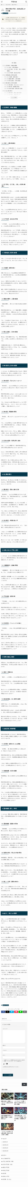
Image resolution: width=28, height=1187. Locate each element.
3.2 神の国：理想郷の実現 (13, 86)
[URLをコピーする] (25, 1012)
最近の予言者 (5, 13)
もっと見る (14, 97)
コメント (5, 1028)
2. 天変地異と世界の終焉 (10, 75)
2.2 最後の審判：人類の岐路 (13, 78)
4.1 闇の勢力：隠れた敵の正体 (14, 92)
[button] (3, 1012)
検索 (24, 1084)
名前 (4, 1045)
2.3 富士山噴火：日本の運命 (13, 80)
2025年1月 (5, 1142)
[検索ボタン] (26, 2)
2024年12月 (5, 1145)
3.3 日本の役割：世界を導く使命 (14, 88)
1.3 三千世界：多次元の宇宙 (13, 72)
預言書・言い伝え (7, 1179)
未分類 (4, 1173)
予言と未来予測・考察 (8, 1161)
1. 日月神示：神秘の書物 (10, 65)
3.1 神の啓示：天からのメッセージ (15, 84)
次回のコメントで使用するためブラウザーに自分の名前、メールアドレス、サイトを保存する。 (14, 1061)
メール (4, 1050)
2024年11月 (5, 1148)
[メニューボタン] (2, 2)
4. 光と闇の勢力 (8, 90)
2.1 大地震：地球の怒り (12, 77)
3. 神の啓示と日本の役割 (10, 83)
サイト (4, 1055)
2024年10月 (5, 1151)
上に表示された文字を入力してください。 (11, 1066)
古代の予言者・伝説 (7, 1164)
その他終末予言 (6, 1158)
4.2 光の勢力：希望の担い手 (13, 94)
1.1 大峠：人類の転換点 (12, 67)
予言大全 (14, 2)
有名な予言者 (6, 1170)
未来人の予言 (6, 1176)
